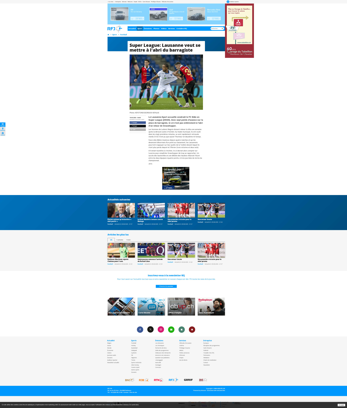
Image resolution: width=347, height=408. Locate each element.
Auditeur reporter (112, 360)
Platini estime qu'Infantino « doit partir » (119, 220)
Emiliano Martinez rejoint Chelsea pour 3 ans (118, 260)
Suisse (109, 345)
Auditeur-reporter (234, 1)
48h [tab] (111, 240)
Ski (132, 355)
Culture (109, 353)
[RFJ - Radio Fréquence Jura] (173, 380)
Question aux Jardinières (162, 357)
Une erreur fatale (205, 219)
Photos (156, 28)
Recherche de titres (161, 348)
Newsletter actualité (113, 362)
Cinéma (181, 345)
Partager (134, 122)
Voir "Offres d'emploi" (121, 307)
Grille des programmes (162, 350)
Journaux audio (111, 355)
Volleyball (134, 350)
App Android (192, 329)
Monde (109, 348)
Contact (205, 362)
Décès (140, 1)
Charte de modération (209, 360)
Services (171, 28)
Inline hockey (135, 365)
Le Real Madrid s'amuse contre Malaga (150, 220)
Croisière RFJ (181, 28)
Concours (158, 367)
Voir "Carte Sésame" (211, 307)
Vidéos (163, 28)
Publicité (205, 350)
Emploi (135, 1)
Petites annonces (184, 353)
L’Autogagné (159, 360)
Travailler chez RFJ (208, 353)
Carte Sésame (146, 1)
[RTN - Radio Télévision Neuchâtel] (158, 380)
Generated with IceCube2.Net (216, 390)
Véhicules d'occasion (185, 343)
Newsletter (206, 365)
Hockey (133, 345)
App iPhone (181, 329)
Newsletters (171, 329)
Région (109, 343)
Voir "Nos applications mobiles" (181, 307)
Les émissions (159, 343)
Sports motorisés (136, 362)
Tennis (133, 360)
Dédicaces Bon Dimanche (163, 353)
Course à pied (135, 367)
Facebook (140, 329)
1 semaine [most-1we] (119, 240)
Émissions (148, 28)
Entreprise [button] (118, 1)
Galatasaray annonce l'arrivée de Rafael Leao (150, 260)
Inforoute (124, 1)
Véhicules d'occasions (167, 1)
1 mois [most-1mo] (128, 240)
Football (123, 35)
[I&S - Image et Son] (203, 380)
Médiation (206, 357)
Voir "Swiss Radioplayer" (151, 307)
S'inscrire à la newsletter (166, 286)
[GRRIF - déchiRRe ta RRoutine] (188, 380)
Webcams (130, 1)
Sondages (158, 365)
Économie (110, 350)
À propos (206, 343)
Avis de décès (183, 360)
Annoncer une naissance (162, 355)
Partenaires (206, 355)
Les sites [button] (110, 1)
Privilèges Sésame (156, 1)
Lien (133, 129)
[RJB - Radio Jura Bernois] (144, 380)
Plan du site (133, 392)
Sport (140, 28)
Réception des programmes (211, 345)
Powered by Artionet (199, 390)
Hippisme (134, 357)
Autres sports (135, 370)
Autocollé (158, 362)
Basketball (134, 348)
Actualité (132, 28)
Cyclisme (133, 353)
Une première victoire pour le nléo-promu (179, 220)
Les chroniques (159, 345)
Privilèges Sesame (184, 348)
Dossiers (109, 357)
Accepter (341, 405)
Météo (181, 350)
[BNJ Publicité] (129, 380)
